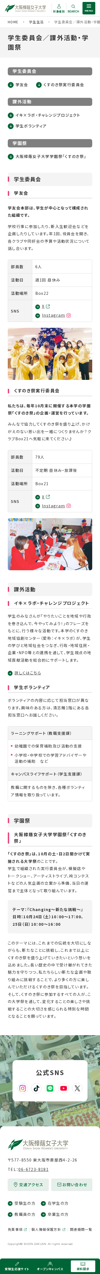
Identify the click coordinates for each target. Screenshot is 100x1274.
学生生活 (36, 21)
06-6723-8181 (33, 1169)
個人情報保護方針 (46, 1229)
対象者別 (59, 11)
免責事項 (15, 1229)
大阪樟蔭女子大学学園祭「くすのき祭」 (51, 156)
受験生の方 (25, 1203)
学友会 (22, 84)
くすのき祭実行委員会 (64, 84)
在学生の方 (58, 1203)
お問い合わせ (74, 1184)
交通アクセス (31, 1184)
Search (73, 11)
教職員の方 (25, 1214)
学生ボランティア (31, 126)
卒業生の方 (58, 1214)
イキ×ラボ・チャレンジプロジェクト (48, 115)
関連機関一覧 (81, 1229)
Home (13, 21)
